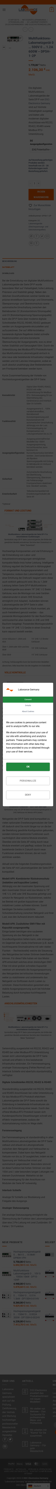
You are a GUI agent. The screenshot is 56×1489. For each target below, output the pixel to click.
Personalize (28, 780)
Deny (28, 794)
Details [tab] (28, 705)
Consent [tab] (28, 699)
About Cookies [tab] (28, 711)
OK (28, 766)
